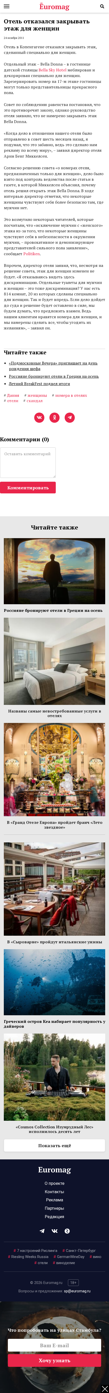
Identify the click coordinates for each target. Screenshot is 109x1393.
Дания (11, 395)
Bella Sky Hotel (52, 70)
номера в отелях (69, 395)
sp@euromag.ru (77, 1291)
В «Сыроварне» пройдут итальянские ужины (54, 942)
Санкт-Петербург (79, 1250)
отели (41, 1263)
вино (95, 1256)
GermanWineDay (68, 1256)
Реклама (54, 1199)
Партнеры (54, 1208)
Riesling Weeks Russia (28, 1256)
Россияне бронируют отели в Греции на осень (54, 376)
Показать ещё (54, 1145)
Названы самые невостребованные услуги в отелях (54, 713)
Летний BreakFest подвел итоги (39, 383)
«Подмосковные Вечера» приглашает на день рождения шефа (53, 365)
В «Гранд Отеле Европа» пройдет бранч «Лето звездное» (54, 825)
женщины (35, 395)
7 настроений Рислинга (35, 1250)
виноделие (64, 1263)
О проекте (54, 1183)
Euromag (54, 6)
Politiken (31, 253)
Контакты (54, 1191)
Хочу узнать (54, 1360)
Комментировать (28, 487)
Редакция (54, 1216)
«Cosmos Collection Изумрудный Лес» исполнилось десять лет (54, 1129)
